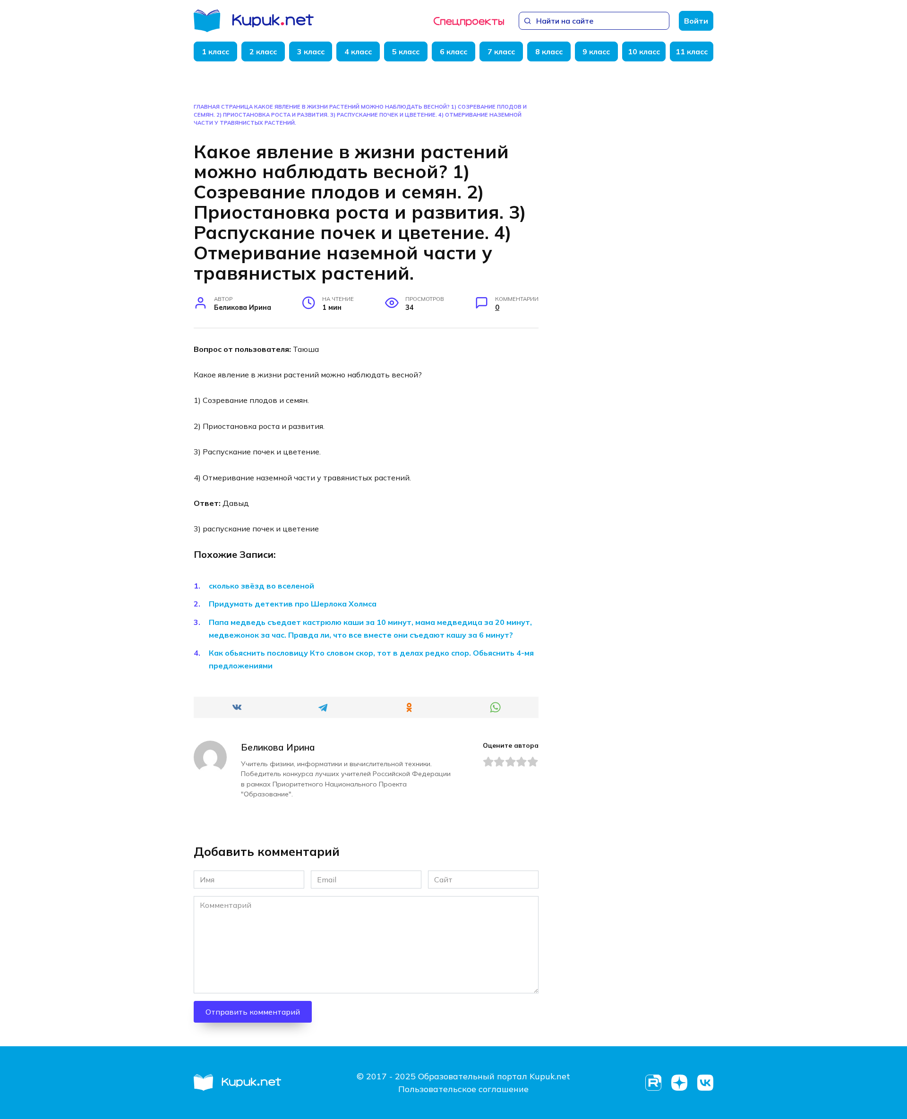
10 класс (644, 51)
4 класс (358, 51)
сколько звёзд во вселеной (261, 585)
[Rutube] (653, 1083)
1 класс (215, 51)
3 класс (311, 51)
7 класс (501, 51)
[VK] (705, 1083)
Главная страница (223, 106)
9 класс (596, 51)
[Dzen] (679, 1083)
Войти (696, 21)
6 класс (453, 51)
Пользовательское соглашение (463, 1089)
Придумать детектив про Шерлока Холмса (292, 603)
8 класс (549, 51)
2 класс (263, 51)
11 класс (692, 51)
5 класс (405, 51)
